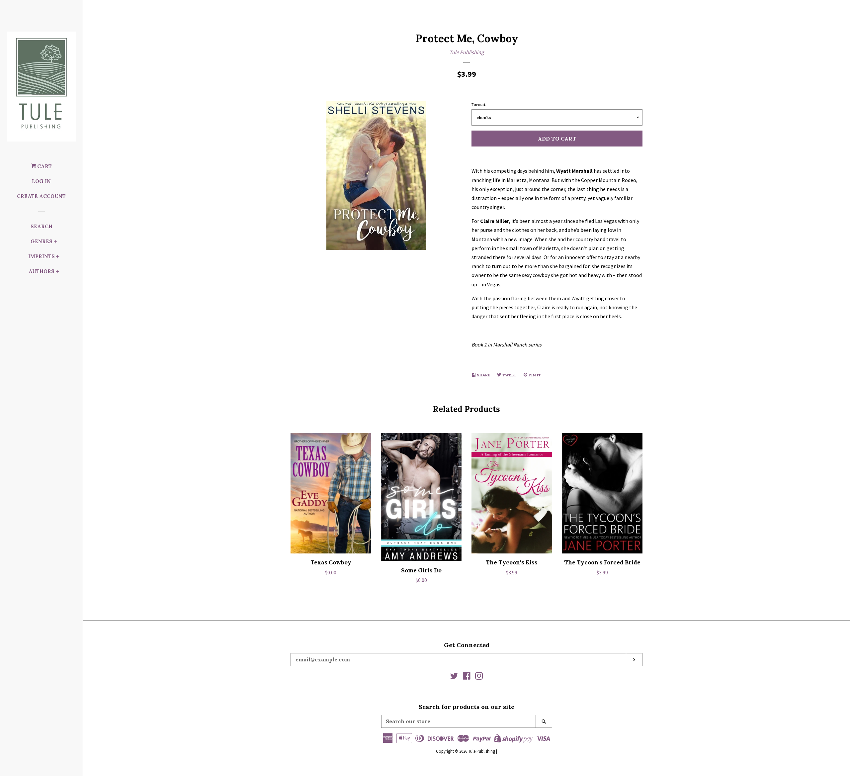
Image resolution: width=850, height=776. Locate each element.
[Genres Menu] (55, 242)
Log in (41, 181)
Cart (44, 166)
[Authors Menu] (57, 272)
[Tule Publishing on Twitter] (454, 677)
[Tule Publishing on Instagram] (479, 677)
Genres (41, 241)
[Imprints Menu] (58, 257)
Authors (41, 271)
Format (478, 104)
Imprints (41, 256)
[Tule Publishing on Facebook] (467, 677)
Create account (41, 196)
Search (41, 226)
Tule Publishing (466, 52)
